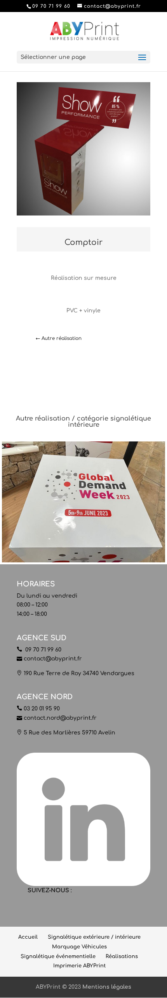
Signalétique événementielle (58, 956)
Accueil (28, 937)
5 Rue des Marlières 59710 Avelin (69, 733)
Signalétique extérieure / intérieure (94, 937)
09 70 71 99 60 (42, 650)
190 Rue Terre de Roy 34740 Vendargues (79, 673)
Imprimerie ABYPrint (79, 966)
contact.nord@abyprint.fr (60, 718)
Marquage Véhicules (79, 947)
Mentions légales (106, 987)
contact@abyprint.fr (53, 659)
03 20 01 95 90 (42, 709)
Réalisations (122, 956)
